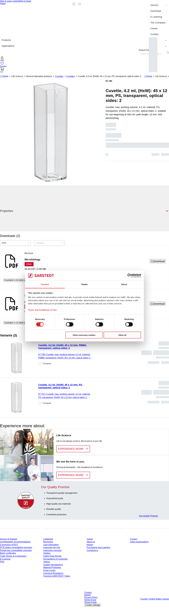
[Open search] (168, 52)
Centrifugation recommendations (15, 542)
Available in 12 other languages (19, 323)
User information (51, 545)
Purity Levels (49, 570)
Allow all (122, 335)
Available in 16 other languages (19, 280)
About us (91, 542)
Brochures (48, 542)
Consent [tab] (45, 284)
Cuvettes (59, 76)
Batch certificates (8, 553)
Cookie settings (92, 605)
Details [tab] (84, 284)
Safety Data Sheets (52, 556)
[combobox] (15, 243)
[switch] (69, 324)
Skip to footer (25, 1)
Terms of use (90, 600)
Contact (133, 539)
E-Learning (5, 559)
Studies (46, 553)
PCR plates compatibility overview (16, 547)
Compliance (92, 550)
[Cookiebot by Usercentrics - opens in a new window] (129, 276)
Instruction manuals (52, 550)
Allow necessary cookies (84, 335)
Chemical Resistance (53, 573)
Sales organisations (139, 542)
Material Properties (52, 567)
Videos (46, 562)
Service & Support (8, 539)
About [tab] (124, 284)
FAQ (2, 562)
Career (90, 539)
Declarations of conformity (55, 559)
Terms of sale (90, 602)
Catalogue (48, 539)
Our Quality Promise (148, 516)
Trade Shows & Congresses (13, 556)
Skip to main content (9, 1)
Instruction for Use (51, 547)
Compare (47, 363)
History (90, 545)
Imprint (87, 595)
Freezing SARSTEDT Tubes (56, 576)
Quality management (53, 565)
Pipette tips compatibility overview (16, 550)
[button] (2, 59)
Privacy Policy (91, 597)
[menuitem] (159, 5)
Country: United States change (154, 599)
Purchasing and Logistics (98, 547)
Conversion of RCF (9, 545)
